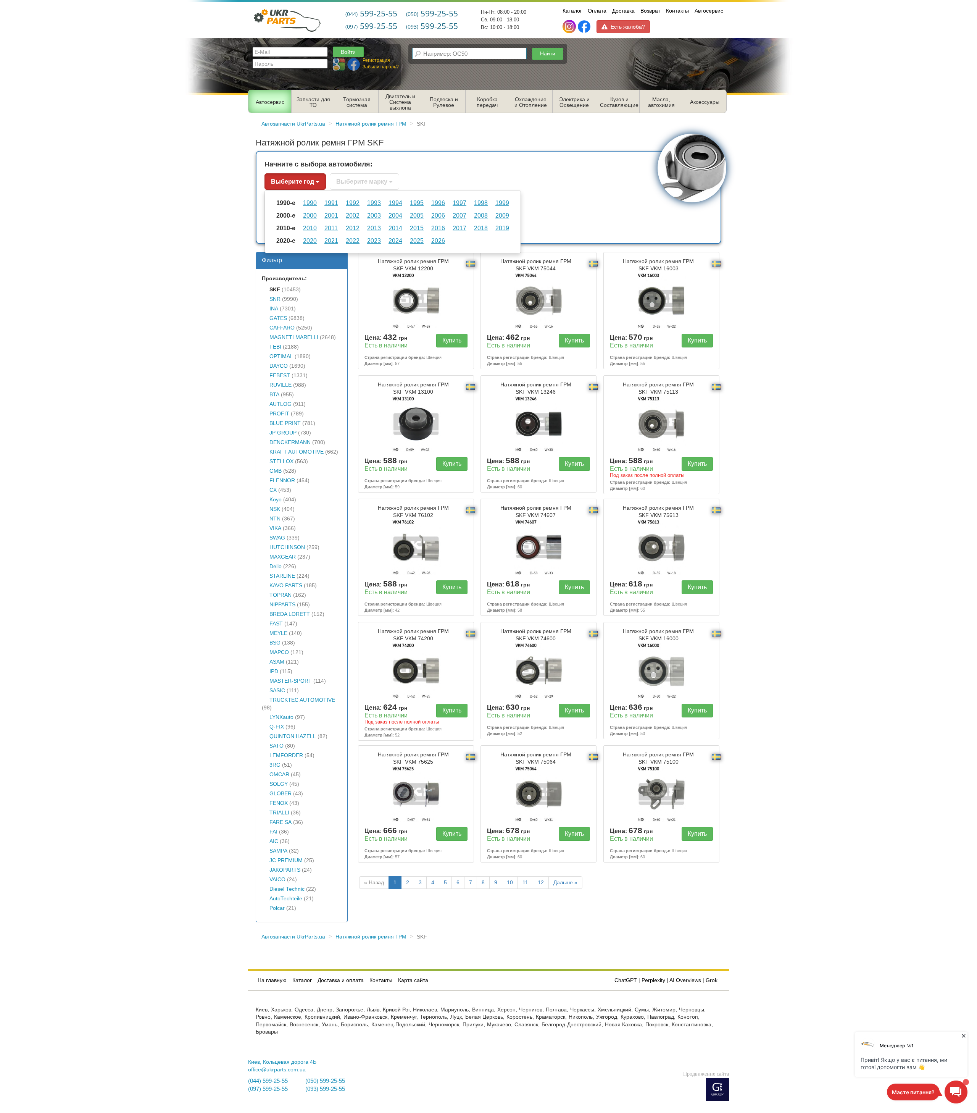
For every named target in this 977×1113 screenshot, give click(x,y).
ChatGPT (625, 980)
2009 (502, 215)
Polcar (277, 908)
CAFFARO (282, 328)
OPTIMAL (281, 356)
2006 (438, 215)
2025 (417, 240)
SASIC (277, 690)
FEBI (275, 347)
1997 (459, 202)
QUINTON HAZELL (292, 736)
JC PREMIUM (286, 860)
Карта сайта (413, 980)
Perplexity (653, 980)
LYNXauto (281, 717)
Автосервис (709, 11)
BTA (274, 394)
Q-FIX (276, 727)
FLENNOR (282, 480)
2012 (353, 228)
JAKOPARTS (284, 870)
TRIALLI (279, 813)
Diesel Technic (287, 889)
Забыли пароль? (381, 66)
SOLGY (278, 784)
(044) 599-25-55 (268, 1081)
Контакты (677, 11)
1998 (481, 202)
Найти (547, 53)
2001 (331, 215)
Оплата (597, 11)
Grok (711, 980)
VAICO (277, 879)
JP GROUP (283, 433)
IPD (273, 671)
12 (541, 882)
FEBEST (279, 375)
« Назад (374, 882)
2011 (331, 228)
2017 (459, 228)
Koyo (275, 499)
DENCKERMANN (290, 442)
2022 (353, 240)
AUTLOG (280, 404)
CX (273, 490)
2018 (481, 228)
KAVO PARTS (285, 585)
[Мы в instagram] (570, 27)
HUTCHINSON (287, 547)
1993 (374, 202)
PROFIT (279, 414)
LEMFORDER (286, 755)
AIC (273, 841)
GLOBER (280, 793)
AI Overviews (685, 980)
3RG (275, 765)
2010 (310, 228)
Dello (275, 566)
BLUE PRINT (285, 423)
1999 (502, 202)
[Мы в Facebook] (584, 27)
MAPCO (279, 652)
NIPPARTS (282, 604)
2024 (395, 240)
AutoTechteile (285, 898)
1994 (395, 202)
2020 (310, 240)
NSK (274, 509)
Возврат (650, 11)
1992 (353, 202)
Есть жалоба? (628, 27)
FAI (273, 832)
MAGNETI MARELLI (293, 337)
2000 (310, 215)
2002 (353, 215)
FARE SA (280, 822)
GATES (278, 318)
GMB (275, 471)
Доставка (623, 11)
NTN (275, 519)
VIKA (275, 528)
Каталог (572, 11)
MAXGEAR (282, 557)
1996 (438, 202)
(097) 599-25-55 (268, 1089)
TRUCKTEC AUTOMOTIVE (302, 700)
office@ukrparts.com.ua (277, 1070)
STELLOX (281, 461)
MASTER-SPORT (290, 681)
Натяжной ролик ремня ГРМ (413, 264)
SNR (275, 299)
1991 (331, 202)
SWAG (277, 538)
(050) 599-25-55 (325, 1081)
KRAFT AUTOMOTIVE (296, 452)
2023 (374, 240)
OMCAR (279, 774)
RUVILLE (280, 385)
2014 (395, 228)
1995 (417, 202)
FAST (276, 624)
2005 (417, 215)
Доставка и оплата (341, 980)
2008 (481, 215)
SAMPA (278, 851)
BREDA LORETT (289, 614)
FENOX (278, 803)
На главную (272, 980)
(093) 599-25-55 (325, 1089)
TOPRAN (280, 595)
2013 (374, 228)
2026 (438, 240)
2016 (438, 228)
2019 (502, 228)
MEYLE (278, 633)
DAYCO (278, 366)
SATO (276, 746)
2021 (331, 240)
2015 (417, 228)
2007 (459, 215)
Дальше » (565, 882)
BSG (275, 643)
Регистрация (376, 60)
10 (510, 882)
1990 (310, 202)
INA (273, 309)
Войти (348, 52)
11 (525, 882)
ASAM (276, 662)
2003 (374, 215)
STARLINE (282, 576)
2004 (395, 215)
